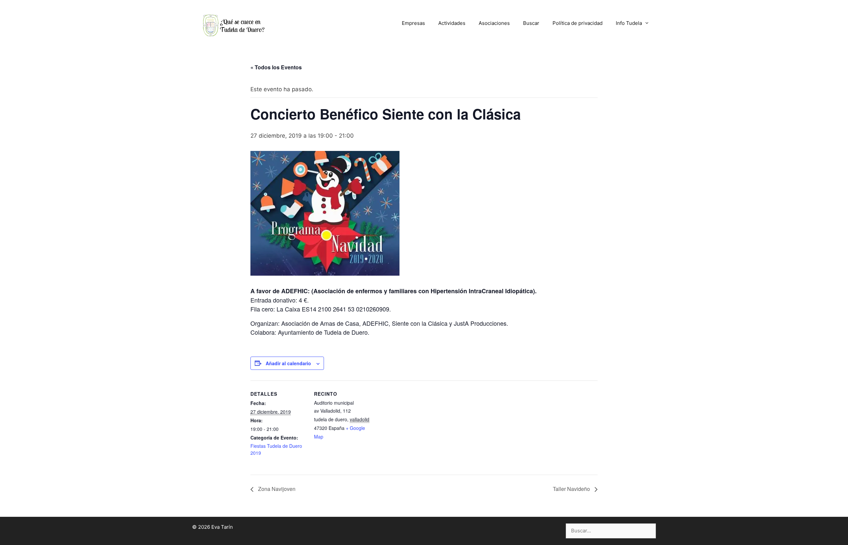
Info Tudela (629, 23)
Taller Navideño (572, 489)
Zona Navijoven (276, 489)
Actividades (451, 23)
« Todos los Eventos (276, 67)
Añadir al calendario (288, 363)
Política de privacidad (578, 23)
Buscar (531, 23)
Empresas (413, 23)
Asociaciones (494, 23)
